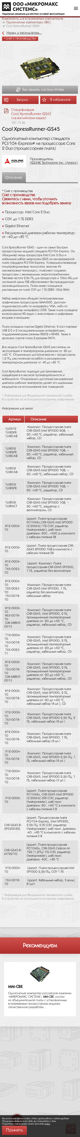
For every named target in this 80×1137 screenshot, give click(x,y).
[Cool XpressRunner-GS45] (40, 69)
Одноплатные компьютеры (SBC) (28, 22)
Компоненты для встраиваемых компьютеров (32, 18)
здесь (47, 1124)
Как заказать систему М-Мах (43, 89)
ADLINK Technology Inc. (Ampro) (54, 162)
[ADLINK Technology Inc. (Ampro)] (15, 161)
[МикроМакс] (30, 6)
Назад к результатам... (24, 33)
